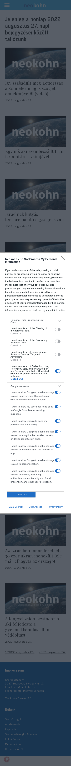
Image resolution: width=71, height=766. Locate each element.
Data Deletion (16, 506)
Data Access (35, 506)
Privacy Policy (55, 506)
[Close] (64, 259)
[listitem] (35, 321)
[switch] (57, 329)
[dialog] (35, 383)
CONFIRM (21, 494)
